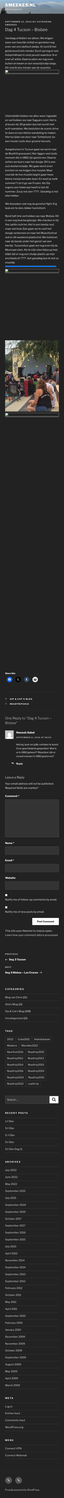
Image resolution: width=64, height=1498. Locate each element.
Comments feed (15, 1420)
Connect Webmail (16, 1455)
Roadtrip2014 (15, 1064)
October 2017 (13, 1218)
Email (9, 860)
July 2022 (11, 1170)
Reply (19, 763)
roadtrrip (33, 1083)
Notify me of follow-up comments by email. (31, 899)
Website (10, 877)
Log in (8, 1406)
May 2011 (10, 1302)
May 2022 (11, 1184)
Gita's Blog (11, 1004)
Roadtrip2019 (36, 1071)
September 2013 (15, 1274)
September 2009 (15, 1357)
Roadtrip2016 (19, 704)
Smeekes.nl (20, 5)
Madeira (12, 1045)
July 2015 (10, 1246)
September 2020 (15, 1204)
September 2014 (15, 1267)
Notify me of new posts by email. (24, 911)
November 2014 (15, 1260)
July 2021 (10, 1197)
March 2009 (12, 1385)
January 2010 (13, 1329)
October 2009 (13, 1350)
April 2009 (11, 1378)
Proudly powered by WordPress (22, 1489)
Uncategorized (14, 1018)
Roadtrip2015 (36, 1064)
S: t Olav (10, 1135)
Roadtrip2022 (15, 1083)
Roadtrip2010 (36, 1052)
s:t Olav (9, 1121)
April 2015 (11, 1253)
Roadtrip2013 (36, 1058)
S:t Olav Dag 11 (13, 1149)
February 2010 (14, 1322)
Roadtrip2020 (15, 1077)
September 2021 (15, 1191)
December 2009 (15, 1336)
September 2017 (15, 1225)
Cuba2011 (24, 1039)
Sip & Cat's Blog (21, 699)
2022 (10, 1039)
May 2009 (11, 1371)
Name (9, 843)
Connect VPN (13, 1448)
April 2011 (11, 1308)
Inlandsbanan (42, 1039)
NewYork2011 (15, 1052)
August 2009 (13, 1364)
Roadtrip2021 (36, 1077)
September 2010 (15, 1315)
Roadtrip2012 (15, 1058)
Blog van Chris (13, 997)
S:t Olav (9, 1128)
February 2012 (13, 1288)
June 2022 (11, 1177)
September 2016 (15, 1232)
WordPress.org (14, 1427)
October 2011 (13, 1295)
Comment (12, 796)
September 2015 (15, 1239)
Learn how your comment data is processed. (31, 935)
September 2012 (15, 1281)
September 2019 (15, 1211)
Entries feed (12, 1413)
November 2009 (15, 1343)
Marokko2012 (29, 1045)
